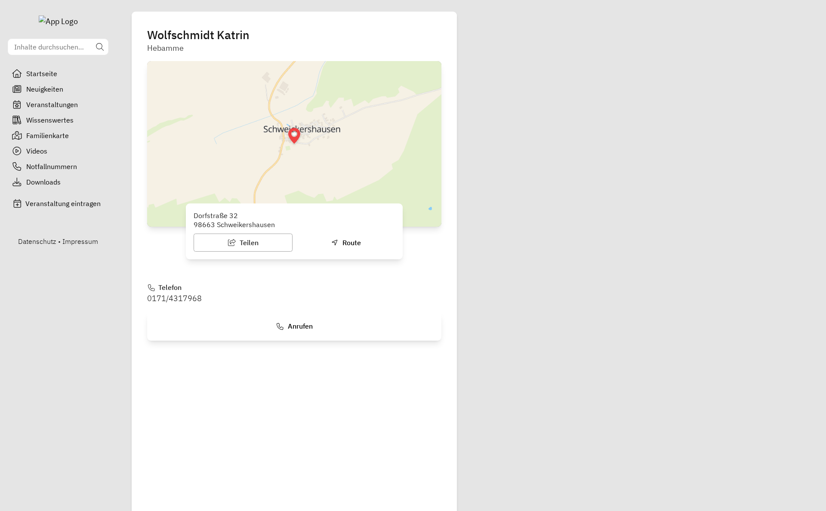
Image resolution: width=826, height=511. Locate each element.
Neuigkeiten (44, 89)
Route (351, 242)
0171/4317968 (174, 298)
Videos (36, 151)
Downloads (43, 182)
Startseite (41, 73)
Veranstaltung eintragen (63, 203)
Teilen (248, 242)
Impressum (80, 241)
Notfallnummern (51, 166)
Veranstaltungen (52, 104)
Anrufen (299, 326)
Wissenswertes (50, 120)
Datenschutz (37, 241)
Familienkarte (47, 135)
